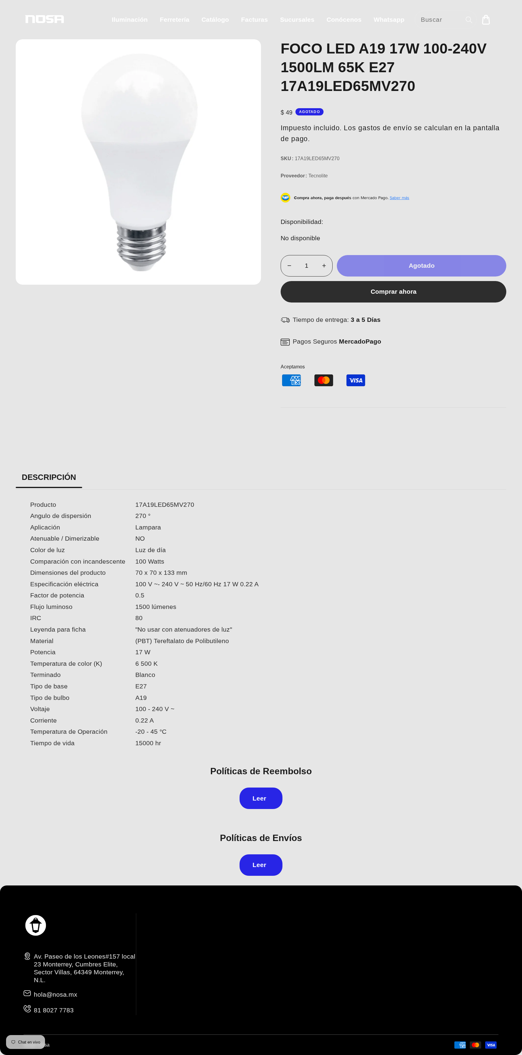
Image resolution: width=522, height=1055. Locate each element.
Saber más (399, 198)
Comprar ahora (394, 291)
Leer (259, 798)
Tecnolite (318, 175)
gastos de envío (385, 128)
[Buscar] (469, 19)
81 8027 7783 (54, 1010)
